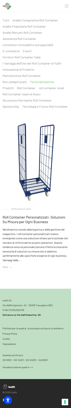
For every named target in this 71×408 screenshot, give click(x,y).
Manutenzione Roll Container (22, 76)
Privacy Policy (10, 333)
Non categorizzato (15, 82)
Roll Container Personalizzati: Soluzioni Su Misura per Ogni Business (34, 219)
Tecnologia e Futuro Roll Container (45, 106)
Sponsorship (11, 106)
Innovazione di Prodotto (18, 69)
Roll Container (26, 88)
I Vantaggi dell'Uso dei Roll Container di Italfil (32, 63)
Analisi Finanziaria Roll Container (24, 26)
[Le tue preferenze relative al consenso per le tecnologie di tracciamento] (65, 402)
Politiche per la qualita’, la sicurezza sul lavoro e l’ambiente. (33, 328)
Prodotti (8, 88)
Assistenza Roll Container (19, 39)
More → (7, 267)
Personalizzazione (42, 82)
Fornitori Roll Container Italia (21, 57)
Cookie (6, 338)
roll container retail (51, 88)
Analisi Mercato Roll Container (22, 32)
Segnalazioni (9, 343)
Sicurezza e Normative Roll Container (27, 100)
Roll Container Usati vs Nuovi (21, 94)
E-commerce (11, 51)
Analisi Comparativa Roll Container (35, 20)
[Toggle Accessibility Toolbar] (7, 400)
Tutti (6, 20)
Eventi (27, 51)
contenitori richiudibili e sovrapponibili (28, 45)
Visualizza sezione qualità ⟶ (18, 367)
